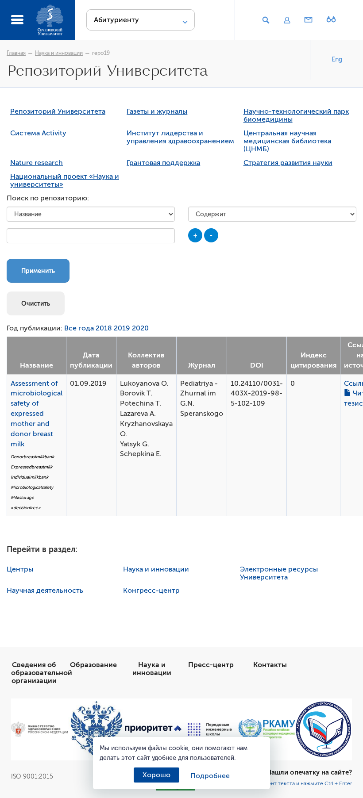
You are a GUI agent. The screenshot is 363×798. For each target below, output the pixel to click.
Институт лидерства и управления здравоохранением (180, 137)
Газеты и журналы (157, 111)
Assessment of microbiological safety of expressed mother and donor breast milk (36, 414)
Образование (93, 665)
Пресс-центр (211, 665)
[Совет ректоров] (323, 729)
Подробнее (210, 776)
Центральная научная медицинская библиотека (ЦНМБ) (287, 141)
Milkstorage (22, 497)
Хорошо (156, 775)
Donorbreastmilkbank (32, 456)
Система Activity (38, 133)
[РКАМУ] (266, 729)
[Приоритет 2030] (153, 729)
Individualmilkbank (29, 477)
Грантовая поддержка (163, 163)
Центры (20, 569)
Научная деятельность (45, 591)
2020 (140, 328)
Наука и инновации (59, 53)
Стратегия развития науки (287, 163)
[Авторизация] (287, 20)
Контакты (270, 665)
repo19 (101, 53)
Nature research (36, 163)
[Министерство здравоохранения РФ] (39, 729)
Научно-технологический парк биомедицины (296, 115)
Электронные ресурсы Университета (279, 573)
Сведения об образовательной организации (41, 673)
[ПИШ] (210, 729)
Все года (79, 328)
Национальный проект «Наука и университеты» (64, 180)
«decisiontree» (26, 507)
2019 (122, 328)
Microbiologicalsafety (32, 487)
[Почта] (308, 20)
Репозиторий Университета (57, 111)
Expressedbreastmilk (31, 466)
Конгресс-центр (151, 591)
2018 (104, 328)
